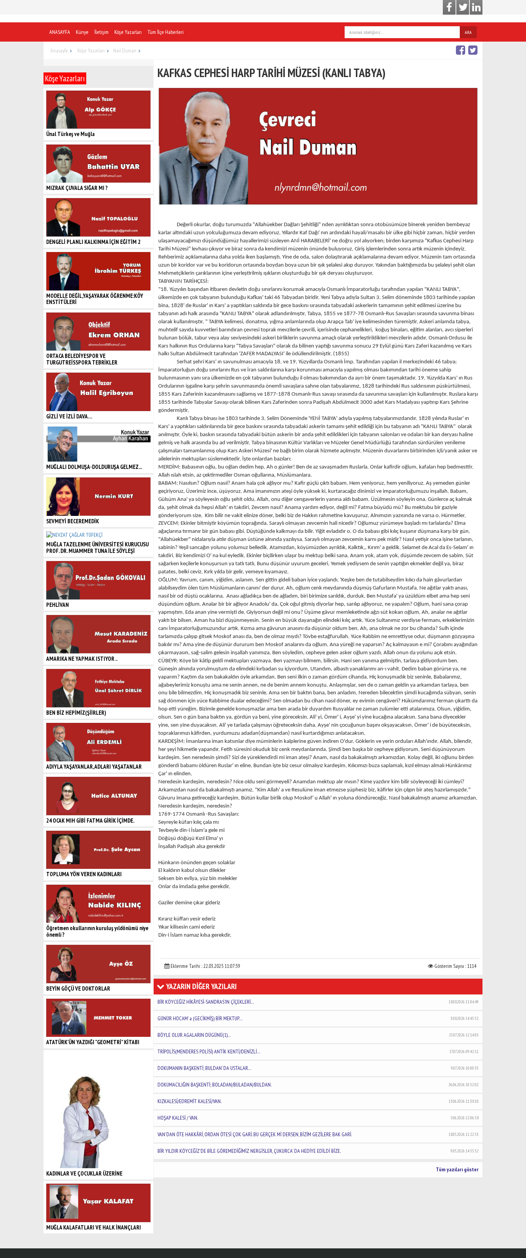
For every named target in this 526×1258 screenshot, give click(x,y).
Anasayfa (59, 50)
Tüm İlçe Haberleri (165, 32)
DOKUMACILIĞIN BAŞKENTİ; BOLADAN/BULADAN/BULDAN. (318, 1084)
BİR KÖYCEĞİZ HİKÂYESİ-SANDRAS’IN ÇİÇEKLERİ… (318, 1001)
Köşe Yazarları (128, 32)
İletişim (101, 32)
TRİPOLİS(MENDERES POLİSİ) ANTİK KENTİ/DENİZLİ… (318, 1051)
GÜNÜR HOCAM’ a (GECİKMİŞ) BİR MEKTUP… (318, 1018)
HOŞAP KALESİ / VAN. (318, 1117)
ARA (468, 32)
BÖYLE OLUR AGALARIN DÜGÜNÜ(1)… (318, 1034)
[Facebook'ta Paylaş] (461, 50)
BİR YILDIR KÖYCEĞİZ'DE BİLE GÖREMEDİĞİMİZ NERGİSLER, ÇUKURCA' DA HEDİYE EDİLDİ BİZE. (318, 1150)
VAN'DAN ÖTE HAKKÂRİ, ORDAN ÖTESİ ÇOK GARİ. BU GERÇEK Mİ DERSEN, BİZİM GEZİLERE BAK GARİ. (318, 1134)
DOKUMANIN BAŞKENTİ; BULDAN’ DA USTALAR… (318, 1068)
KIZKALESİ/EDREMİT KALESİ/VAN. (318, 1101)
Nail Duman (124, 50)
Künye (82, 32)
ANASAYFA (59, 32)
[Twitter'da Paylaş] (473, 50)
